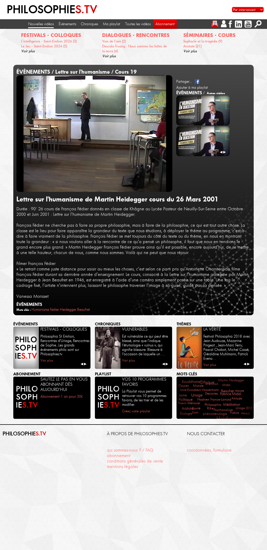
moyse (239, 391)
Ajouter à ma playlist (192, 87)
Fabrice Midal (230, 394)
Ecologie (186, 413)
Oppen (183, 386)
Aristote (187, 408)
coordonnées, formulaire (209, 450)
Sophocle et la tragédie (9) (202, 41)
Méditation (231, 404)
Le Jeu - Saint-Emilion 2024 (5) (44, 46)
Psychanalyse (223, 410)
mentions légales (122, 466)
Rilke (210, 408)
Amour (245, 413)
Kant (195, 412)
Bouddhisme (191, 382)
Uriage (197, 395)
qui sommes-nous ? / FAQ (130, 450)
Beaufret (83, 309)
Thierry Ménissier (189, 403)
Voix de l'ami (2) (114, 41)
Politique (186, 399)
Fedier (54, 309)
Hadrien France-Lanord (214, 399)
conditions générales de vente (135, 461)
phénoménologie (215, 414)
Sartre (182, 395)
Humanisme (40, 309)
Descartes (211, 393)
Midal (226, 385)
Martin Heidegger (231, 380)
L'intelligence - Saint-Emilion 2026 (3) (49, 41)
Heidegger (68, 309)
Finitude (237, 398)
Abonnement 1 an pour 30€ (61, 396)
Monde (198, 386)
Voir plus (28, 51)
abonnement (118, 455)
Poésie (234, 412)
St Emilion (212, 384)
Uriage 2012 (244, 408)
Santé (196, 408)
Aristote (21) (192, 46)
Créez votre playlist (136, 411)
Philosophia (213, 405)
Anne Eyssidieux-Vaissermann (199, 390)
